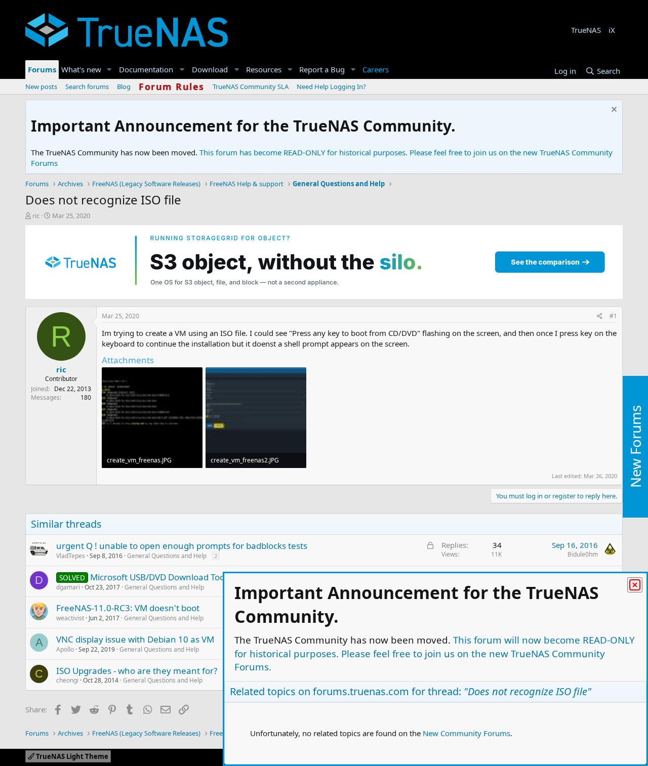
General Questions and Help (167, 555)
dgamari (68, 587)
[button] (109, 69)
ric (35, 215)
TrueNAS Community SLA (251, 86)
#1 (613, 316)
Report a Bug (322, 69)
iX (612, 30)
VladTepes (70, 555)
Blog (124, 86)
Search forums (87, 86)
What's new (81, 69)
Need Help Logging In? (331, 86)
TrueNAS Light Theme (71, 756)
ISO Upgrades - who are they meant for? (136, 670)
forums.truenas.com (361, 691)
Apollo (65, 649)
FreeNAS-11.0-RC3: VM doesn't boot (127, 608)
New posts (41, 86)
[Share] (599, 316)
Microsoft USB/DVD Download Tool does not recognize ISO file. (214, 577)
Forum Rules (172, 86)
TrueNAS (586, 30)
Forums (42, 69)
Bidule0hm (583, 554)
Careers (375, 69)
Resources (263, 69)
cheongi (67, 680)
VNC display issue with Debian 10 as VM (135, 639)
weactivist (70, 618)
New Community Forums (466, 733)
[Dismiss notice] (613, 110)
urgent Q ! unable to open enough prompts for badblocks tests (181, 545)
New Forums (635, 447)
